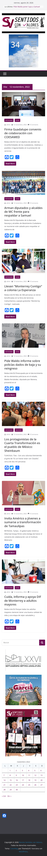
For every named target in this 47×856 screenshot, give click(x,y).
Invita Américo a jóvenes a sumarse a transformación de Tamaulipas (22, 522)
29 (11, 789)
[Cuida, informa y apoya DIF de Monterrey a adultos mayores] (23, 571)
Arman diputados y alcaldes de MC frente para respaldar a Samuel (23, 211)
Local (17, 120)
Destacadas (9, 120)
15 (11, 780)
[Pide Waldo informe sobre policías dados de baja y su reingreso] (23, 335)
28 (4, 789)
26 (35, 785)
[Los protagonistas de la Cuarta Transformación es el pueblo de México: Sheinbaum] (23, 414)
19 (35, 780)
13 (41, 775)
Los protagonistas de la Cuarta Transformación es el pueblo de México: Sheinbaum (22, 445)
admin (8, 125)
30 (17, 789)
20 (41, 780)
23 (17, 785)
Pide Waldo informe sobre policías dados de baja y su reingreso (22, 364)
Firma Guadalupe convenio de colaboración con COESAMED (22, 133)
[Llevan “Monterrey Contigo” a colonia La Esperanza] (23, 261)
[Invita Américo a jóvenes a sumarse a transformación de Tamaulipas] (23, 493)
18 (29, 780)
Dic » (9, 796)
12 (35, 775)
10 (23, 775)
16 (17, 780)
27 (41, 785)
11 (29, 775)
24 (23, 785)
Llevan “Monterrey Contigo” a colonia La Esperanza (23, 288)
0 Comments (34, 125)
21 (4, 785)
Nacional (19, 430)
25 (29, 785)
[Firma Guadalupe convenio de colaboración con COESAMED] (23, 104)
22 (11, 785)
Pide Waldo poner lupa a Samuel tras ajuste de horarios (26, 7)
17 (23, 780)
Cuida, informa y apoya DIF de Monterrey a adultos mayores (22, 600)
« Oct (4, 796)
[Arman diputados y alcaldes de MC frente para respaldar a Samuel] (23, 182)
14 (4, 780)
